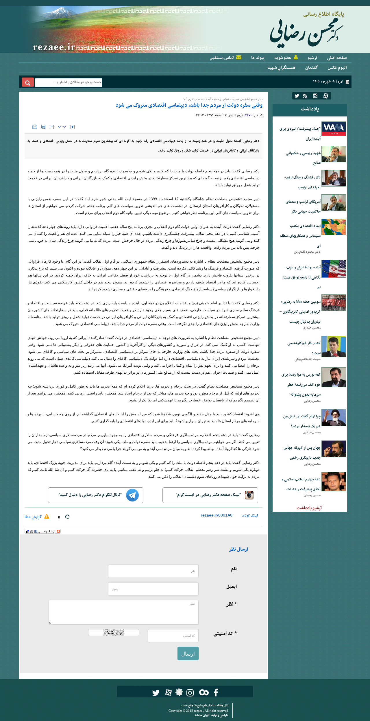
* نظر (231, 604)
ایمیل (231, 587)
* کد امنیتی (225, 634)
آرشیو (312, 58)
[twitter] (297, 95)
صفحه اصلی (337, 58)
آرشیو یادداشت (309, 508)
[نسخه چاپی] (28, 126)
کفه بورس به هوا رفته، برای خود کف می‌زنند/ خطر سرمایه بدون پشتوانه (301, 385)
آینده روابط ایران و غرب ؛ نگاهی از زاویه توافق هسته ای (302, 277)
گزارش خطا (34, 517)
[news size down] (52, 127)
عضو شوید (282, 58)
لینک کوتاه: (250, 516)
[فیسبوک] (215, 693)
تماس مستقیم (222, 58)
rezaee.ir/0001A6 (216, 515)
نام (234, 569)
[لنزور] (178, 693)
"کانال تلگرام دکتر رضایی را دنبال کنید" (91, 495)
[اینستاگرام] (315, 95)
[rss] (305, 95)
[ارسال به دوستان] (34, 126)
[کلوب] (203, 692)
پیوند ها (257, 58)
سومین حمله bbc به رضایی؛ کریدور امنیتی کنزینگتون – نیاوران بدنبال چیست (300, 312)
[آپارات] (325, 95)
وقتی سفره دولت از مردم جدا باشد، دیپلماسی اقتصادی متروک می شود (189, 105)
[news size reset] (62, 127)
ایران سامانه (202, 715)
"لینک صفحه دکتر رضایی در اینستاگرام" (209, 495)
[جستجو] (28, 82)
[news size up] (73, 127)
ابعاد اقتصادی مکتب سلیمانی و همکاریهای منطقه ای (300, 236)
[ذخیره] (43, 127)
